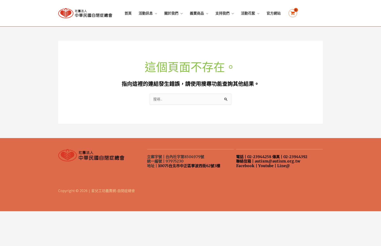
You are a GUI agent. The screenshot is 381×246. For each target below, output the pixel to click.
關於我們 (171, 13)
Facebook (245, 165)
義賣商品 (197, 13)
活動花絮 (248, 13)
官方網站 (274, 13)
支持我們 (222, 13)
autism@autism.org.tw (277, 161)
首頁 (128, 13)
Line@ (283, 165)
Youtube (266, 165)
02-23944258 (259, 156)
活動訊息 (146, 13)
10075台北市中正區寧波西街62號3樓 (189, 165)
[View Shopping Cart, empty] (293, 13)
